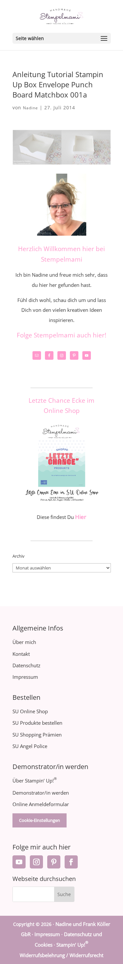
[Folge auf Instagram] (36, 861)
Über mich (24, 642)
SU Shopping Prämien (37, 734)
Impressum (25, 677)
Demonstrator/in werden (40, 792)
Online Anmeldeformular (40, 804)
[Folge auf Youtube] (19, 861)
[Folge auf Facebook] (71, 861)
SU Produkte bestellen (37, 722)
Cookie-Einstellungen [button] (39, 820)
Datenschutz (26, 665)
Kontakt (21, 654)
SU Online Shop (30, 711)
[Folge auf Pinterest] (53, 861)
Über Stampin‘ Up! (34, 780)
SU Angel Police (29, 746)
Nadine (30, 108)
